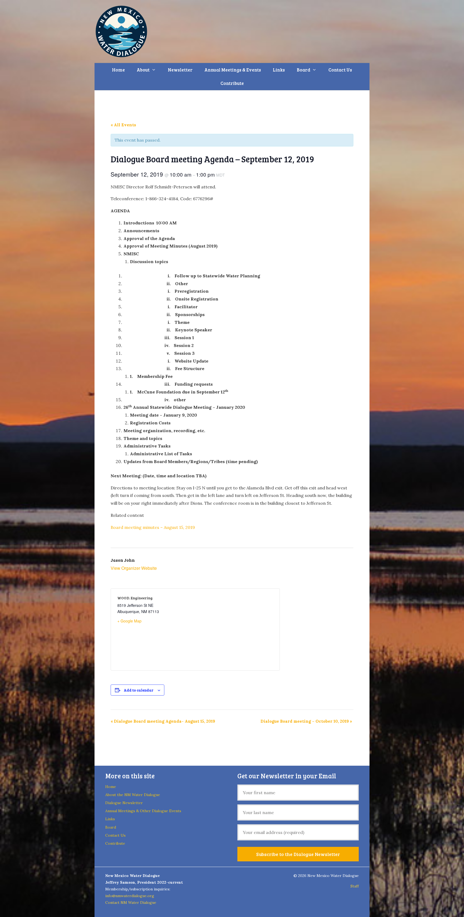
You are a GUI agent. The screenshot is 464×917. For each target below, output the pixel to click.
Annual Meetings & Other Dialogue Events (143, 810)
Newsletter (180, 70)
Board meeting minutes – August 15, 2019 (153, 527)
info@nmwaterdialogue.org (129, 895)
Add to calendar (138, 690)
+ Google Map (129, 621)
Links (279, 70)
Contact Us (340, 70)
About (143, 70)
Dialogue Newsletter (124, 802)
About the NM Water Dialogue (132, 794)
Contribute (232, 83)
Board (303, 70)
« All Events (123, 124)
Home (118, 70)
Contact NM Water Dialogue (130, 902)
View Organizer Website (134, 568)
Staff (354, 886)
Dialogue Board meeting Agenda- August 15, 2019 (163, 721)
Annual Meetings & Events (232, 70)
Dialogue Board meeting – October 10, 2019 (306, 721)
